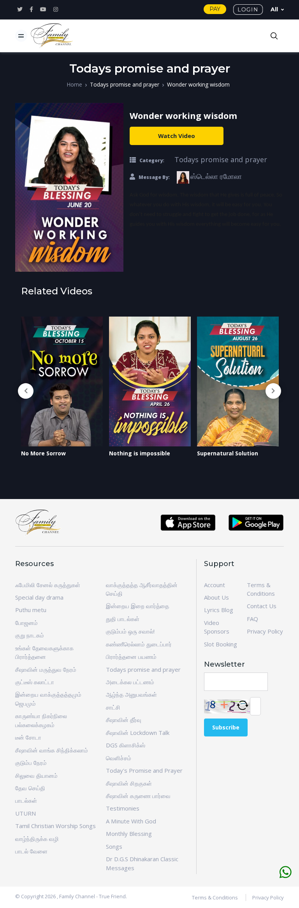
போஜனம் (26, 623)
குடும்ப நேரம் (31, 762)
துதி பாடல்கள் (122, 619)
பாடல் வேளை (31, 851)
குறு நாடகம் (29, 635)
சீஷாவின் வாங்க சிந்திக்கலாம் (51, 750)
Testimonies (122, 808)
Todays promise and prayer (124, 84)
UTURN (25, 813)
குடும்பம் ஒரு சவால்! (130, 631)
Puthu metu (30, 610)
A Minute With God (131, 821)
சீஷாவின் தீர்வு (123, 720)
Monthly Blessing (129, 833)
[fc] (52, 35)
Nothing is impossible (139, 453)
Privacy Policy (265, 631)
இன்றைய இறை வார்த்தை (137, 606)
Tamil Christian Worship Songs (55, 826)
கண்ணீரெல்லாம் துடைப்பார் (139, 644)
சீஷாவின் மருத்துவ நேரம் (45, 669)
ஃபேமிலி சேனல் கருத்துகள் (47, 585)
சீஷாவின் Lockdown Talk (137, 732)
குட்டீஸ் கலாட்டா (34, 682)
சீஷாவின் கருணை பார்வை (138, 796)
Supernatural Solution (227, 453)
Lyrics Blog (218, 610)
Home (74, 84)
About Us (216, 597)
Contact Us (261, 606)
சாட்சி (113, 707)
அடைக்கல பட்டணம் (130, 682)
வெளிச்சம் (118, 758)
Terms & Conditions (215, 897)
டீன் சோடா (28, 737)
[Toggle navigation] (21, 36)
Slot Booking (220, 644)
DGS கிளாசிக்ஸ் (125, 745)
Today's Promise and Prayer (144, 770)
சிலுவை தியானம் (36, 775)
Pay (214, 8)
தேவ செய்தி (30, 788)
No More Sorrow (43, 453)
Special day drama (39, 597)
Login (248, 9)
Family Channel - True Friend (92, 896)
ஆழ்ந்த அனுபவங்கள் (131, 694)
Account (214, 585)
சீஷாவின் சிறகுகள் (129, 783)
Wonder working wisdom (198, 84)
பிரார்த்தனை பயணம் (131, 656)
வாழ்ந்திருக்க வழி (37, 839)
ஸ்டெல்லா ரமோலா (216, 176)
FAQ (252, 619)
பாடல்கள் (26, 800)
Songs (114, 846)
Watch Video (176, 136)
